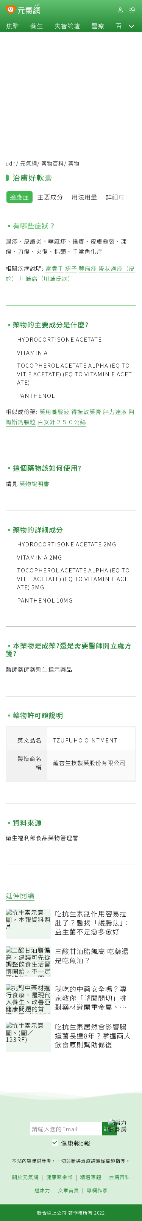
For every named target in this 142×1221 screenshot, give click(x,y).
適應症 (19, 196)
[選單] (132, 10)
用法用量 (84, 196)
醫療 (98, 25)
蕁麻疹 (88, 268)
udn (11, 163)
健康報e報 (76, 1143)
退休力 (42, 1190)
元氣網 (28, 163)
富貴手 (54, 268)
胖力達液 (115, 412)
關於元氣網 (25, 1177)
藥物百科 (52, 163)
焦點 (12, 25)
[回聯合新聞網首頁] (11, 10)
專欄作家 (97, 1190)
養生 (36, 25)
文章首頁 (68, 1190)
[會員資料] (120, 10)
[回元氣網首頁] (29, 9)
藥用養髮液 (54, 412)
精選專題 (90, 1177)
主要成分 (50, 196)
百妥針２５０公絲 (61, 422)
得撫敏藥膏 (86, 412)
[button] (131, 25)
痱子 (71, 268)
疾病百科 (119, 1177)
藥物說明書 (34, 484)
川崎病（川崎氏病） (46, 278)
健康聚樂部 (59, 1177)
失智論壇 (67, 25)
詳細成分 (118, 196)
